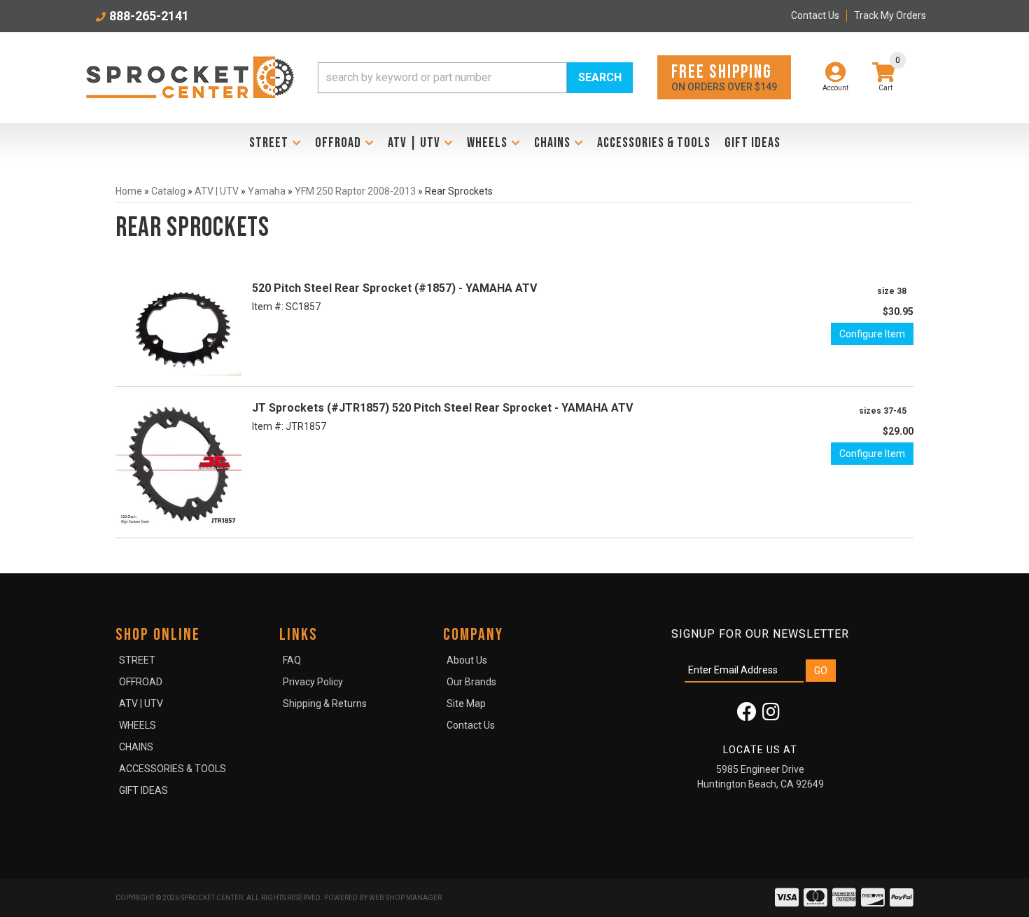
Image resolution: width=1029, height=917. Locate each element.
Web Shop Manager (405, 898)
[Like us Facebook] (747, 715)
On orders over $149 (724, 76)
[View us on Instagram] (771, 715)
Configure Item (872, 334)
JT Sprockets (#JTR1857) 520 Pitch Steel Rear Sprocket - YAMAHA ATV (442, 407)
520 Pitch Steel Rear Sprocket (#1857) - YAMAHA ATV (394, 288)
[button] (475, 77)
